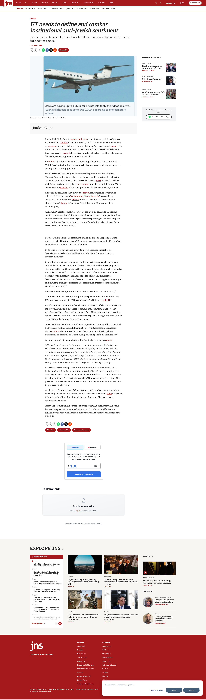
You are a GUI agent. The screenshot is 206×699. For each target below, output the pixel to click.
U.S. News (70, 577)
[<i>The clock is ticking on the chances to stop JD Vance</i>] (171, 67)
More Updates (37, 623)
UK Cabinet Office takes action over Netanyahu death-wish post (47, 565)
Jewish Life (75, 3)
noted (109, 340)
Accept (174, 690)
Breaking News (40, 557)
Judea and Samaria (82, 9)
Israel (18, 3)
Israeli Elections (42, 9)
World (34, 3)
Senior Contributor (147, 76)
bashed (105, 300)
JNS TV (64, 3)
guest (98, 180)
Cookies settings (157, 690)
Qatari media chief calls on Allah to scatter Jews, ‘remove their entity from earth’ (46, 574)
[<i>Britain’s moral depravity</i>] (171, 80)
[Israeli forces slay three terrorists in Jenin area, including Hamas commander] (85, 599)
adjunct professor (78, 139)
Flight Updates (69, 9)
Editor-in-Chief (110, 9)
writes (51, 161)
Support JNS (195, 3)
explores (55, 331)
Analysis (44, 3)
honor (64, 203)
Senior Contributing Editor (163, 597)
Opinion (55, 3)
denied (66, 153)
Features (101, 3)
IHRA (109, 393)
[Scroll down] (60, 623)
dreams (114, 146)
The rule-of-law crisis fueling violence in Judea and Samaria (157, 581)
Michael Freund (160, 623)
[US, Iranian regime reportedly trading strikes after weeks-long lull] (85, 564)
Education (50, 430)
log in (77, 511)
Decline (191, 690)
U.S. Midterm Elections (56, 9)
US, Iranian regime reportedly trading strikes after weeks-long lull (83, 581)
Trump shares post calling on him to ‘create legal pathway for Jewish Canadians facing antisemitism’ (47, 619)
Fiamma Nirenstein (161, 604)
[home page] (9, 3)
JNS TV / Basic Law (148, 578)
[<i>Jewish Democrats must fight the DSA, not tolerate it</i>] (171, 94)
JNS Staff (71, 587)
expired (85, 193)
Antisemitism (88, 3)
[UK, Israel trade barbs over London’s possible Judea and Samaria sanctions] (121, 599)
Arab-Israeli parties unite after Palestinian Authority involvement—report (121, 581)
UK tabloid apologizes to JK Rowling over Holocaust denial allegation (47, 590)
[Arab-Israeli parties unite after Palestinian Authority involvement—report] (121, 564)
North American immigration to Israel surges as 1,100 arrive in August (47, 583)
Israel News (107, 577)
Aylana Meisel (147, 586)
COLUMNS (148, 591)
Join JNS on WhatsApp (160, 117)
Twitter (64, 142)
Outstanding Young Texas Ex (85, 196)
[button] (39, 50)
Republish (63, 50)
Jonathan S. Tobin (148, 71)
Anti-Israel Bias (64, 430)
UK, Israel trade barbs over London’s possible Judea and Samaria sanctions (121, 617)
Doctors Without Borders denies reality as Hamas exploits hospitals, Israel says (47, 599)
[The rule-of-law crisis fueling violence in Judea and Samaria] (159, 568)
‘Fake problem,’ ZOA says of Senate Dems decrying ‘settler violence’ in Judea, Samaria (46, 609)
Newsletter (170, 3)
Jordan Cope (36, 45)
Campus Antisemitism (81, 430)
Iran (103, 9)
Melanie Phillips (147, 82)
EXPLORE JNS (46, 548)
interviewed (82, 184)
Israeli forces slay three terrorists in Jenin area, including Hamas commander (83, 617)
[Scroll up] (56, 623)
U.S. (26, 3)
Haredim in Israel (95, 9)
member (53, 146)
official (75, 199)
